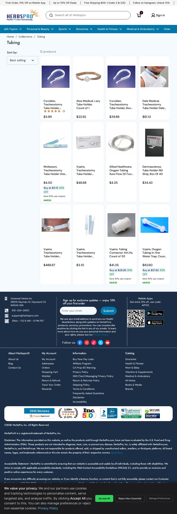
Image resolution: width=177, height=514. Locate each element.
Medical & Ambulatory (137, 376)
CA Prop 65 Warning (84, 367)
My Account (48, 359)
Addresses (48, 363)
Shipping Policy (81, 384)
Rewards (47, 388)
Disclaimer (78, 397)
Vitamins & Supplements (139, 372)
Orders (46, 367)
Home (10, 36)
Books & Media (133, 384)
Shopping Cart (50, 372)
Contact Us (14, 367)
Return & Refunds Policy (86, 380)
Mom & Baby (132, 367)
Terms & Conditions (84, 388)
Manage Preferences (159, 498)
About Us (13, 359)
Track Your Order (51, 384)
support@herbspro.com (25, 315)
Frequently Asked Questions (88, 393)
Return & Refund (51, 380)
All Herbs (130, 380)
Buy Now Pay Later (83, 359)
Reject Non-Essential (130, 498)
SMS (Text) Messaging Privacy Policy (93, 376)
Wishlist (46, 376)
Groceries (130, 359)
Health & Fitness (134, 363)
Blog (10, 363)
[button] (138, 15)
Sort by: (12, 52)
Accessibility (80, 401)
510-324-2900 (20, 310)
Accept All (104, 498)
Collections (25, 36)
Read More (117, 452)
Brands (129, 388)
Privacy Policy (80, 372)
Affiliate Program (82, 363)
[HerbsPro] (23, 15)
